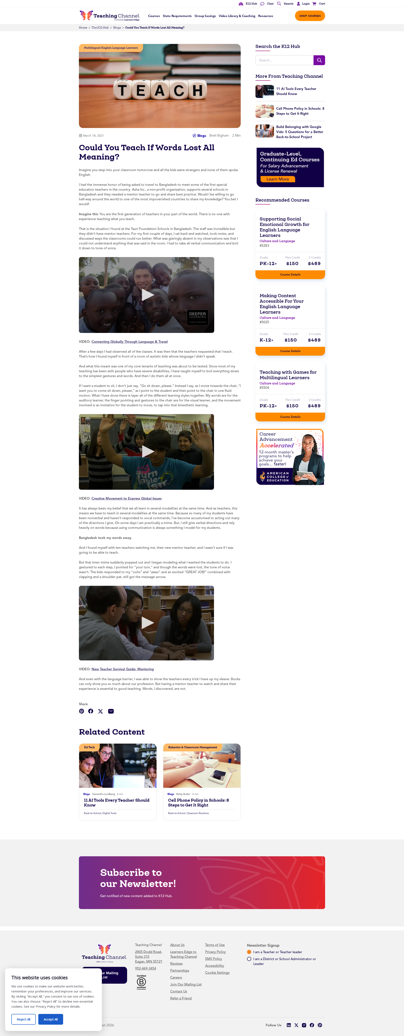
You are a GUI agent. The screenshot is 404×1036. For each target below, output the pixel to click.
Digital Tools (109, 813)
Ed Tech (89, 747)
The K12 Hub (100, 27)
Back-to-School (92, 813)
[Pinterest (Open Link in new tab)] (320, 1025)
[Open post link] (118, 766)
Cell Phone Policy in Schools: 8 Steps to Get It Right (198, 803)
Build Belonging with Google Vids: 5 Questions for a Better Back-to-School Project (299, 132)
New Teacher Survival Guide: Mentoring (123, 669)
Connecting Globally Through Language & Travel (130, 342)
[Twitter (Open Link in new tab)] (296, 1025)
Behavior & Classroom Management (192, 747)
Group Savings (205, 16)
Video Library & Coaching (237, 16)
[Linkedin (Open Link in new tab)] (288, 1025)
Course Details (294, 273)
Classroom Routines (198, 813)
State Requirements (177, 16)
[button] (302, 3)
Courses (154, 16)
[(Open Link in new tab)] (146, 295)
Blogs (117, 27)
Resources (265, 16)
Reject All (26, 1017)
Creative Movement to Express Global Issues (127, 498)
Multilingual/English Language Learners (111, 48)
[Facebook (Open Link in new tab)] (312, 1025)
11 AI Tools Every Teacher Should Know (116, 803)
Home (83, 27)
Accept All (53, 1017)
